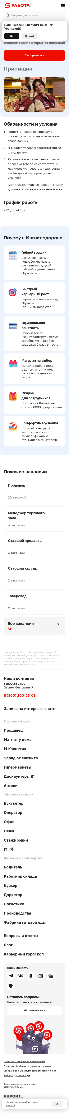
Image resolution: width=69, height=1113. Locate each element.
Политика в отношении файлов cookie (24, 1061)
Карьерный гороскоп (24, 954)
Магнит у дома (18, 739)
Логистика (14, 904)
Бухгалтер (13, 803)
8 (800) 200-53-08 (20, 695)
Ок (57, 1103)
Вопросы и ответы (21, 935)
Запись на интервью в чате (29, 708)
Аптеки (11, 785)
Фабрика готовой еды (25, 922)
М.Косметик (15, 748)
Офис (9, 821)
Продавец (13, 730)
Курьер (10, 885)
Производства (17, 913)
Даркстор (13, 894)
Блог (8, 945)
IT (5, 849)
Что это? (10, 1105)
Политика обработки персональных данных (27, 1066)
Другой (29, 36)
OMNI (9, 831)
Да (11, 36)
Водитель (13, 867)
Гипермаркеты (17, 767)
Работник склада (20, 876)
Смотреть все (34, 55)
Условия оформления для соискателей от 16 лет (30, 1070)
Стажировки (16, 840)
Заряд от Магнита (21, 758)
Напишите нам (35, 1010)
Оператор (13, 812)
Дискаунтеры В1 (19, 776)
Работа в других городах (17, 1075)
